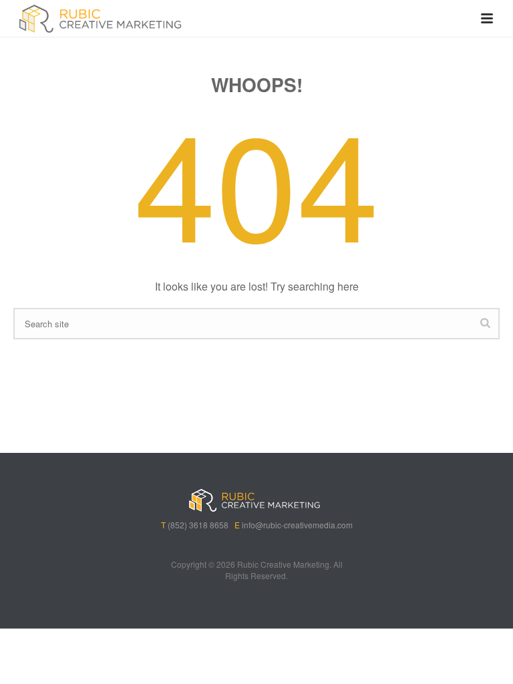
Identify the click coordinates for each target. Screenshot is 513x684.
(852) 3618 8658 (198, 524)
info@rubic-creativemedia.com (297, 524)
